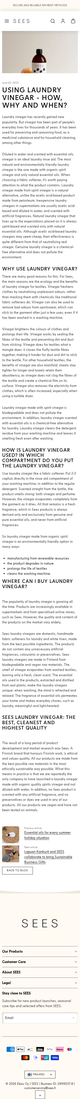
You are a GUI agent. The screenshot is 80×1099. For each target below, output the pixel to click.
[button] (7, 21)
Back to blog (17, 870)
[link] (63, 21)
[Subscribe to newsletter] (73, 1018)
